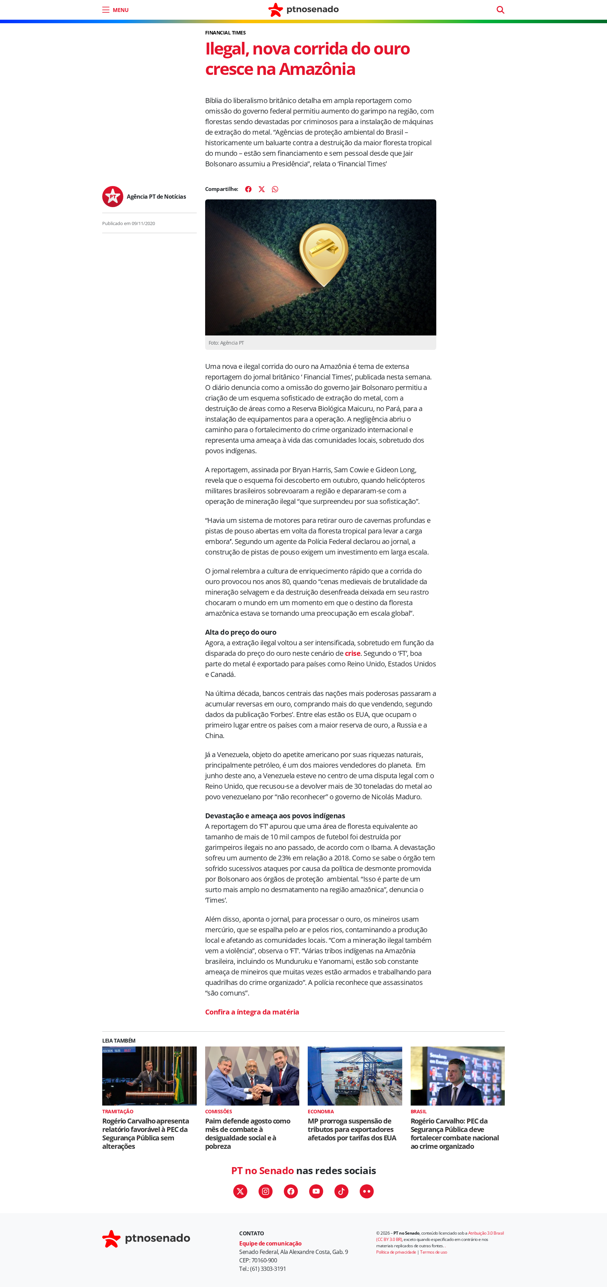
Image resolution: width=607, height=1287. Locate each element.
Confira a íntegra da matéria (252, 1012)
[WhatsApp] (275, 189)
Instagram (266, 1191)
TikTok (341, 1191)
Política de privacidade (396, 1252)
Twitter (240, 1191)
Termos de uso (433, 1252)
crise (353, 653)
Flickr (367, 1191)
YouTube (316, 1191)
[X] (262, 189)
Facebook (291, 1191)
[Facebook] (248, 189)
